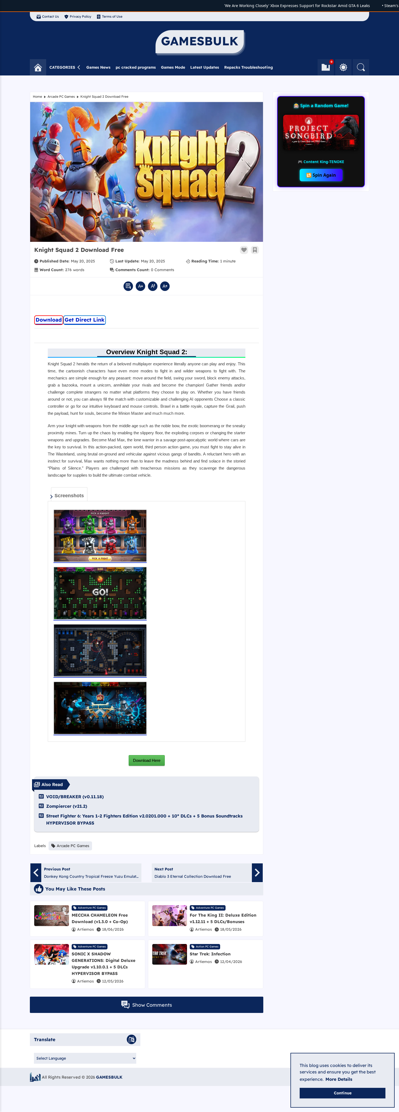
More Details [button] (338, 1079)
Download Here (146, 760)
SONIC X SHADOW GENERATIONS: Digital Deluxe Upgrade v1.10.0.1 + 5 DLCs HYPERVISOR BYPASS (103, 963)
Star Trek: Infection (210, 953)
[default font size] (152, 286)
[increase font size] (165, 286)
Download (49, 319)
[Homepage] (38, 67)
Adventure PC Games (92, 908)
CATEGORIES (62, 67)
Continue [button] (343, 1093)
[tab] (69, 494)
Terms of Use (112, 16)
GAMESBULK (109, 1077)
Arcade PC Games (61, 96)
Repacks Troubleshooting (248, 67)
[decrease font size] (140, 286)
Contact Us (50, 16)
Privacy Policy (80, 16)
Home (37, 96)
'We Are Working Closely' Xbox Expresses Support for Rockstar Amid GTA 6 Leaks (283, 5)
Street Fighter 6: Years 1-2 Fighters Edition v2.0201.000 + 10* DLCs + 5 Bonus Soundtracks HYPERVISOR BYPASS (144, 819)
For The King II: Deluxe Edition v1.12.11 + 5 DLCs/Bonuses (223, 918)
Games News (98, 67)
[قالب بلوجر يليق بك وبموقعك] (35, 1077)
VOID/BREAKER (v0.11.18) (75, 796)
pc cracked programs (136, 67)
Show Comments (152, 1005)
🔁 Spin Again (321, 175)
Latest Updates (204, 67)
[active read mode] (128, 286)
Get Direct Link (84, 319)
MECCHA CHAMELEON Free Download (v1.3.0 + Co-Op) (100, 918)
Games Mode (173, 67)
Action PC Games (207, 946)
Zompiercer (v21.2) (66, 806)
